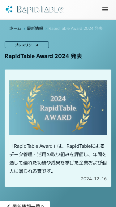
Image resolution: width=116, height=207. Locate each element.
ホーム (15, 28)
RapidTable (39, 9)
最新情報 (35, 28)
